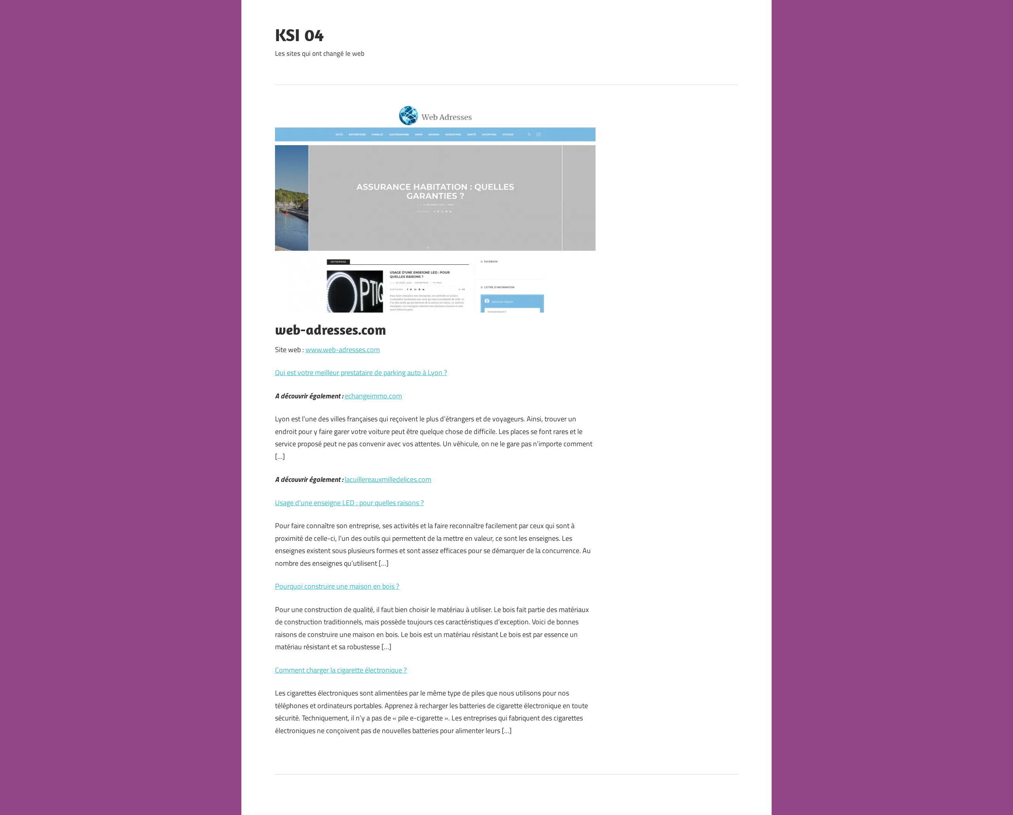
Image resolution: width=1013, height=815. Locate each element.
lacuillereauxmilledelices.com (388, 479)
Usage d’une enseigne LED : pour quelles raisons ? (349, 502)
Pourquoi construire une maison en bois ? (337, 586)
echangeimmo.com (373, 395)
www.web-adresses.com (342, 349)
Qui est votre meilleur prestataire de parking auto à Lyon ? (361, 372)
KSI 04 (299, 34)
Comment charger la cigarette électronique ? (341, 670)
